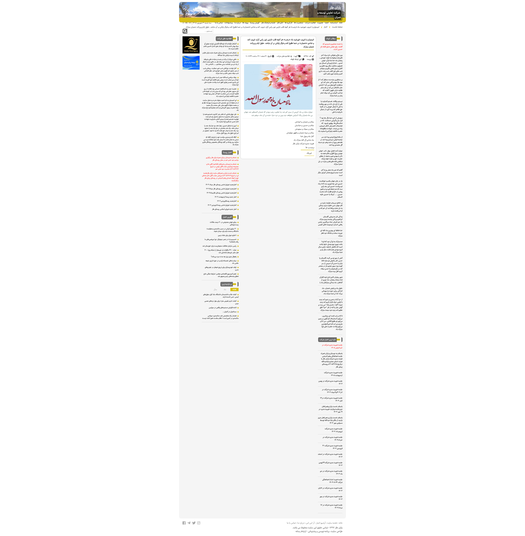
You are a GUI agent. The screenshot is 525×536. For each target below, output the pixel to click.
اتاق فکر (280, 22)
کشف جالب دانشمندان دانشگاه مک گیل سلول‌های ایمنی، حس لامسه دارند (221, 295)
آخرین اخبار (227, 217)
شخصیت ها (298, 22)
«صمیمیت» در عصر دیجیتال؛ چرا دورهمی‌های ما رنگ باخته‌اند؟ (222, 240)
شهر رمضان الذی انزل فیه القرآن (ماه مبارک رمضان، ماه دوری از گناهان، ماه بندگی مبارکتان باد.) (331, 280)
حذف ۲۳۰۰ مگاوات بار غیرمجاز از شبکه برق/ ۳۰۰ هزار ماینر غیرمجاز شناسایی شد (222, 251)
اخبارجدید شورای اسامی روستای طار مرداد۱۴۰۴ (221, 188)
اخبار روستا (227, 152)
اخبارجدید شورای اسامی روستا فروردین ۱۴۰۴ (222, 205)
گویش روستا (255, 22)
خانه (340, 22)
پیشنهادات (228, 22)
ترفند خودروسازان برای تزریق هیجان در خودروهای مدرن (222, 268)
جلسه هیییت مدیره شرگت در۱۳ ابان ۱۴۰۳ (331, 399)
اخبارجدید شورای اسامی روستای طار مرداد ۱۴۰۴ (221, 184)
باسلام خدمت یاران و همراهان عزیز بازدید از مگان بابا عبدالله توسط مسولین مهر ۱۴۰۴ (330, 420)
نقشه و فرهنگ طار (268, 22)
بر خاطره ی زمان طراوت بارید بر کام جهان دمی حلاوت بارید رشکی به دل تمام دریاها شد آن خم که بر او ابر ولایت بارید (330, 207)
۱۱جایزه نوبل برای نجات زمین (227, 235)
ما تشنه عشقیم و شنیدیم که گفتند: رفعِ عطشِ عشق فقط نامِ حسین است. (331, 46)
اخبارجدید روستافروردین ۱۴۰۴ (227, 201)
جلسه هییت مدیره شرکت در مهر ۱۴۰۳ (331, 498)
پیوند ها (245, 22)
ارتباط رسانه (301, 531)
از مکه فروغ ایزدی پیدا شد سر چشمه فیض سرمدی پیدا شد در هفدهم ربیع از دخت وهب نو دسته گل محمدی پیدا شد (330, 141)
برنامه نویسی (324, 531)
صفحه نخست (337, 27)
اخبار (325, 27)
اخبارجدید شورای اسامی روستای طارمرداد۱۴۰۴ (222, 192)
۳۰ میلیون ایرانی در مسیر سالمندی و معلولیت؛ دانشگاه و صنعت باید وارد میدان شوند (222, 230)
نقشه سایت (332, 523)
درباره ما (237, 22)
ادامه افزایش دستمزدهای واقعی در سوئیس (223, 307)
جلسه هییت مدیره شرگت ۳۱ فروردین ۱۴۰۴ (332, 447)
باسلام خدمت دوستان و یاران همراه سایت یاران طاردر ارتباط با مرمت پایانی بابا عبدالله (220, 54)
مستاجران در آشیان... (230, 311)
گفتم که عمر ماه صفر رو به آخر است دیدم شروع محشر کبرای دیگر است (330, 172)
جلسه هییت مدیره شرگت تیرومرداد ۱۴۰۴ (333, 430)
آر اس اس (310, 523)
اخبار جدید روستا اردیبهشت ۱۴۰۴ (226, 197)
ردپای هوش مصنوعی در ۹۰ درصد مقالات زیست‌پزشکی (224, 223)
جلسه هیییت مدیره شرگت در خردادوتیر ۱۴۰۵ (332, 346)
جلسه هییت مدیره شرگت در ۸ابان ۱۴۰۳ (330, 489)
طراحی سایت (336, 531)
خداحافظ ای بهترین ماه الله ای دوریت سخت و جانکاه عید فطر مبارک (331, 233)
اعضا (327, 22)
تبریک (309, 153)
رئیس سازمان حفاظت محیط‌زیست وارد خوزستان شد (219, 246)
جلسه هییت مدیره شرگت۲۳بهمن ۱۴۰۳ (330, 464)
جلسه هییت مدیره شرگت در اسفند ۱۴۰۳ (330, 456)
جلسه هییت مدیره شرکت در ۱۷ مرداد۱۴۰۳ (331, 506)
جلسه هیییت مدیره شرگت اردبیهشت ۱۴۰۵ (333, 374)
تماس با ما (219, 22)
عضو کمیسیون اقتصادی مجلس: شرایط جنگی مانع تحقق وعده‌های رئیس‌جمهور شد (221, 275)
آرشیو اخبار (321, 523)
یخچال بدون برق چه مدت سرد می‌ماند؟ (224, 256)
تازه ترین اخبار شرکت (328, 339)
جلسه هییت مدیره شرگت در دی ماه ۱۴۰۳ (331, 472)
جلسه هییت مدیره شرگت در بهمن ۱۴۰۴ (330, 382)
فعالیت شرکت (310, 22)
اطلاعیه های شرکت (283, 56)
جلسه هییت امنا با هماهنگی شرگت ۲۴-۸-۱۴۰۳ (332, 481)
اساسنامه (334, 22)
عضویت (320, 22)
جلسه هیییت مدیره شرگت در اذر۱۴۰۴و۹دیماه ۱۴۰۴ (332, 391)
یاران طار (335, 8)
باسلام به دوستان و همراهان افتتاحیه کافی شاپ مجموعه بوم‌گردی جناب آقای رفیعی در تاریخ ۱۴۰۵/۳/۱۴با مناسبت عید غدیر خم (222, 167)
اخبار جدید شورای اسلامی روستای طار (224, 209)
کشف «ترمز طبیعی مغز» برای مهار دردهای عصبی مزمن (221, 302)
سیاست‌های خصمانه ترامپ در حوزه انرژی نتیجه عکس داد (222, 262)
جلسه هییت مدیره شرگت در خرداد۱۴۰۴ (332, 439)
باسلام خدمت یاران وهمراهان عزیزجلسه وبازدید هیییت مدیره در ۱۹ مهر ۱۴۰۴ (330, 409)
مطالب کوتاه (331, 38)
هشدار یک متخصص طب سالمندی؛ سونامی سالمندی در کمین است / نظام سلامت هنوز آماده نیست (220, 317)
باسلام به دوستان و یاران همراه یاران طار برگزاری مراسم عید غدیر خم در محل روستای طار (222, 158)
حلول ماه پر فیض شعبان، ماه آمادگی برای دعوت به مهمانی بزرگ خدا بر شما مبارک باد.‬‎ (332, 291)
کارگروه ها (289, 22)
